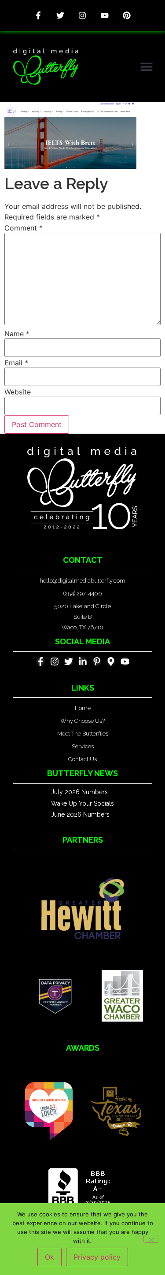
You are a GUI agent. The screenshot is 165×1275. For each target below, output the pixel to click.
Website (17, 391)
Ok (49, 1257)
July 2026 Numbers (79, 791)
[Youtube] (105, 15)
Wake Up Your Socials (82, 803)
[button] (146, 67)
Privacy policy (97, 1257)
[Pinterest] (127, 15)
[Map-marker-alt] (110, 661)
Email (16, 362)
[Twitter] (60, 15)
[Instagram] (82, 15)
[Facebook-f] (38, 15)
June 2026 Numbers (80, 814)
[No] (150, 1239)
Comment (23, 227)
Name (16, 333)
